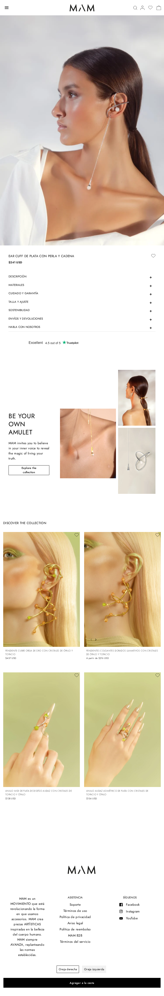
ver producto (155, 641)
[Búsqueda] (135, 8)
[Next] (97, 639)
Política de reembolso (75, 929)
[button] (29, 470)
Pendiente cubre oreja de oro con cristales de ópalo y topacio (39, 652)
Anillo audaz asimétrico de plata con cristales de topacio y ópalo (117, 792)
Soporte (75, 904)
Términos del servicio (75, 941)
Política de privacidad (75, 917)
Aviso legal (75, 923)
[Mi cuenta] (142, 8)
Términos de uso (75, 910)
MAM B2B (75, 935)
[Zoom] (82, 122)
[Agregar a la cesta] (82, 983)
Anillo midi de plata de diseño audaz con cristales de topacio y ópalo (38, 792)
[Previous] (90, 639)
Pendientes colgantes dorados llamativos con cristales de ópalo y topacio (122, 652)
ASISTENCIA (75, 897)
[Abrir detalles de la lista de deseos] (150, 8)
